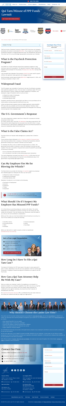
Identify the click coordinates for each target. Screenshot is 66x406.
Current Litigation (32, 4)
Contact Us (54, 4)
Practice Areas (22, 4)
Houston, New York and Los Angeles (20, 338)
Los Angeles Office (27, 375)
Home (2, 39)
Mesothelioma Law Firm (17, 397)
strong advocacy (59, 317)
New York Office (5, 384)
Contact (53, 397)
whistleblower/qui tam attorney (8, 231)
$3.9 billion (26, 155)
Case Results (35, 397)
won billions (52, 315)
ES (59, 4)
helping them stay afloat (28, 69)
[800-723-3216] (28, 1)
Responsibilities (47, 401)
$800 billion (24, 77)
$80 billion (21, 51)
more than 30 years (37, 315)
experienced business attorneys (10, 292)
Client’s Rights (37, 401)
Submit (53, 384)
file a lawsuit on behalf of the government (29, 139)
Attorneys (27, 397)
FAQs (48, 4)
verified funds (26, 73)
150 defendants (22, 121)
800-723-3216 (34, 1)
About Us (14, 4)
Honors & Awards (44, 397)
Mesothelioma (42, 4)
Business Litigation (7, 39)
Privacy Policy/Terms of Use (58, 401)
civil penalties (25, 171)
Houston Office (5, 375)
